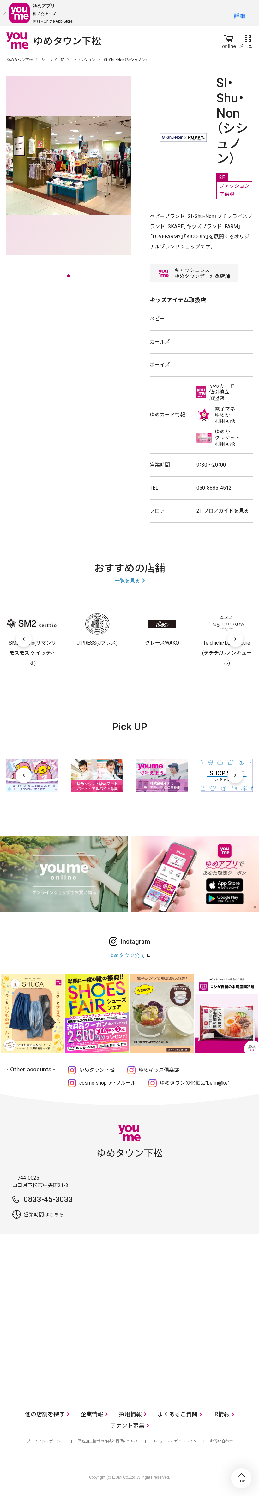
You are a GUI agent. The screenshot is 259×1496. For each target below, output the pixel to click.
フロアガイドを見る (226, 511)
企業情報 (92, 1414)
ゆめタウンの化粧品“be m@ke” (195, 1083)
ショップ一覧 (52, 60)
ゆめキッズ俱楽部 (159, 1070)
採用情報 (130, 1414)
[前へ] (24, 639)
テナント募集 (127, 1425)
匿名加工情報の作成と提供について (108, 1441)
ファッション (84, 60)
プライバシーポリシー (45, 1441)
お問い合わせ (221, 1441)
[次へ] (235, 639)
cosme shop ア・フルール (107, 1083)
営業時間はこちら (44, 1215)
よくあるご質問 (177, 1414)
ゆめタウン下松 (19, 60)
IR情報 (221, 1414)
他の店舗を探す (45, 1414)
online (229, 40)
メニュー (247, 40)
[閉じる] (5, 13)
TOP (241, 1478)
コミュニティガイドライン (174, 1441)
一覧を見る (127, 581)
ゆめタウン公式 (126, 956)
